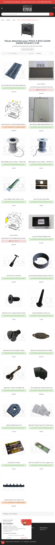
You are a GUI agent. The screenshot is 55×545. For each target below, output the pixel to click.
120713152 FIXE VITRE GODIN (41, 199)
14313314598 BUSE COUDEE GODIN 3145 (41, 388)
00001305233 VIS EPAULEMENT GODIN (13, 350)
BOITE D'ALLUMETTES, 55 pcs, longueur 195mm (41, 462)
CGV (22, 541)
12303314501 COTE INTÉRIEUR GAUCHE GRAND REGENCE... (13, 238)
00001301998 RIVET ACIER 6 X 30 (41, 313)
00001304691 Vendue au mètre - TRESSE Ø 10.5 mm (41, 162)
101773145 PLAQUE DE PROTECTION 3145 (41, 87)
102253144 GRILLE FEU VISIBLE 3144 (14, 500)
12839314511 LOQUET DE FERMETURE (13, 388)
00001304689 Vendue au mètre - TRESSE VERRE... (13, 162)
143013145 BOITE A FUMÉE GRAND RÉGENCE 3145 (13, 124)
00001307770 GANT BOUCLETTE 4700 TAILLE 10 (41, 425)
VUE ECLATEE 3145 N (27, 49)
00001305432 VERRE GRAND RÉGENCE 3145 (41, 124)
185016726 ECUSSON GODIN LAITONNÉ (41, 350)
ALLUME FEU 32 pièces (14, 462)
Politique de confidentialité (30, 541)
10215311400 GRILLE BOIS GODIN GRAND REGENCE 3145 (13, 85)
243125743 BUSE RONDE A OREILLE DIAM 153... (41, 275)
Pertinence (44, 53)
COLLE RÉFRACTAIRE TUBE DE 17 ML (14, 199)
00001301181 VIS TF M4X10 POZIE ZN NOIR (13, 313)
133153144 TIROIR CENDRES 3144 (41, 236)
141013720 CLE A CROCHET (13, 275)
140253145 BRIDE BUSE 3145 (14, 425)
